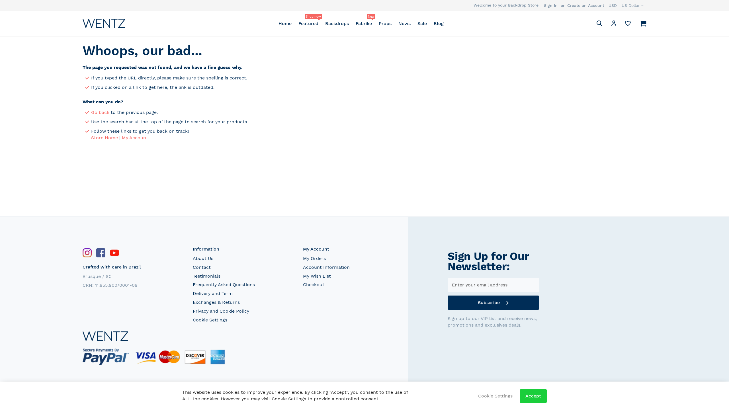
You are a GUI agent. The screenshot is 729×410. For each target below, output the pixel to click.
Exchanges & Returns (216, 302)
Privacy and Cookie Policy (221, 311)
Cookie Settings (210, 320)
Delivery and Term (213, 293)
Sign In (551, 5)
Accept (533, 396)
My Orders (314, 258)
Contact (202, 267)
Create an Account (585, 5)
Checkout (313, 284)
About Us (203, 258)
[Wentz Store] (104, 23)
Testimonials (206, 276)
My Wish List (317, 276)
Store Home (104, 137)
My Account (135, 137)
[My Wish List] (628, 24)
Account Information (326, 267)
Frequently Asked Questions (224, 284)
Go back (100, 112)
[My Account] (614, 24)
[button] (626, 5)
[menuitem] (285, 23)
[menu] (361, 23)
